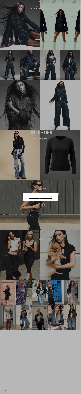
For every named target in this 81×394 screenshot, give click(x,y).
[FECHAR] (57, 194)
